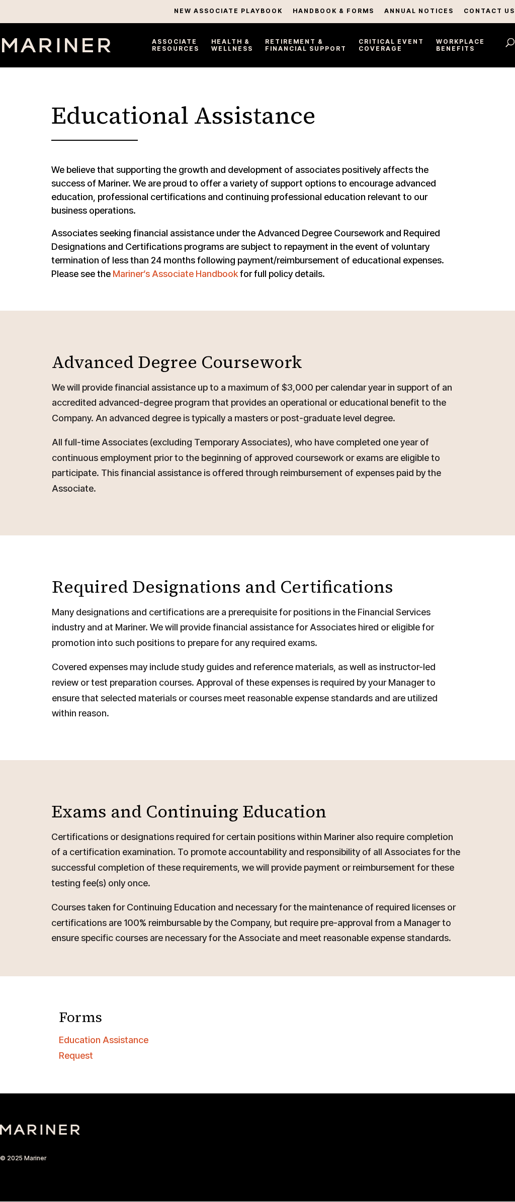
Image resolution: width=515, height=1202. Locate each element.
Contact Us (489, 11)
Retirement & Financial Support (306, 45)
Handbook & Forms (333, 11)
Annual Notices (419, 11)
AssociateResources (175, 45)
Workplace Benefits (460, 45)
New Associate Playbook (228, 11)
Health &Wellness (232, 45)
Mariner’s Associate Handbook (175, 273)
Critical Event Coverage (391, 45)
